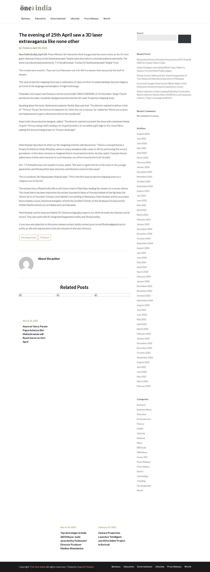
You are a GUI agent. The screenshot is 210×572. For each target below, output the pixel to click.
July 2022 (141, 367)
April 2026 (142, 153)
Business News (144, 409)
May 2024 (141, 262)
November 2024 (144, 233)
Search (140, 33)
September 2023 (145, 300)
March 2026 (142, 157)
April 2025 (142, 210)
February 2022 (144, 386)
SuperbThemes (85, 566)
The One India (37, 566)
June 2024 (142, 257)
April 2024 (142, 267)
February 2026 (144, 162)
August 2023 (143, 305)
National (141, 438)
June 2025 (142, 200)
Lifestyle (75, 18)
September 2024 (145, 243)
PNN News (142, 452)
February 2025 (144, 219)
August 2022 (143, 362)
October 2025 (144, 181)
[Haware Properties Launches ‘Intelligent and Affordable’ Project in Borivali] (112, 407)
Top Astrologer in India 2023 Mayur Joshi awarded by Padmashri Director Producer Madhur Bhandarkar (73, 540)
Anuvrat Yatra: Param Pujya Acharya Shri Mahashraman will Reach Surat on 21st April (35, 334)
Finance (140, 423)
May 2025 (141, 205)
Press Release (91, 18)
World (106, 18)
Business (25, 18)
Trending (141, 481)
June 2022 (142, 371)
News (139, 443)
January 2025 (143, 224)
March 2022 (142, 381)
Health (140, 428)
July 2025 (141, 195)
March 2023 (142, 329)
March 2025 (142, 214)
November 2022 (144, 348)
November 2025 (144, 176)
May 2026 (141, 148)
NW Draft (141, 447)
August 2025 (143, 191)
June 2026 (142, 143)
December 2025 (144, 172)
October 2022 (144, 352)
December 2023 (144, 286)
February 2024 (144, 276)
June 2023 (142, 314)
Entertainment (58, 18)
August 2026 (143, 133)
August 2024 (143, 248)
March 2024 (142, 271)
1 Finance (44, 237)
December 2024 (144, 229)
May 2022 (141, 376)
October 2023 (144, 295)
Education (40, 18)
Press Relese (143, 466)
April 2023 (142, 324)
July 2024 (141, 252)
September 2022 (145, 357)
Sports (140, 471)
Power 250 (142, 457)
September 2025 (145, 186)
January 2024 (143, 281)
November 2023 (144, 291)
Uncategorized (28, 237)
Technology (142, 476)
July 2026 (141, 138)
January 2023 (143, 338)
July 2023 (141, 310)
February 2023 (144, 333)
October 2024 (144, 238)
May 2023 (141, 319)
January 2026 (143, 167)
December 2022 (144, 343)
